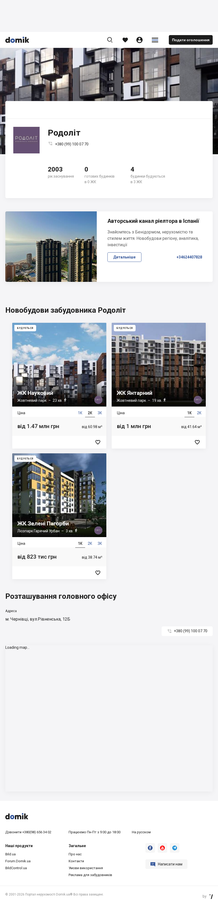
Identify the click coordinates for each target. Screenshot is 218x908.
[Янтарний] (159, 386)
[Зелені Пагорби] (59, 516)
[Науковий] (59, 386)
